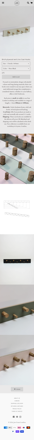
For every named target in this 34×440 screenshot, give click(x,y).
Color (5, 69)
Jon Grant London (20, 422)
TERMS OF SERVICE (17, 411)
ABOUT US (17, 398)
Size (4, 64)
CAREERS (17, 401)
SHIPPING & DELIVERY (17, 403)
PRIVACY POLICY (17, 409)
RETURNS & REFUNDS (17, 406)
